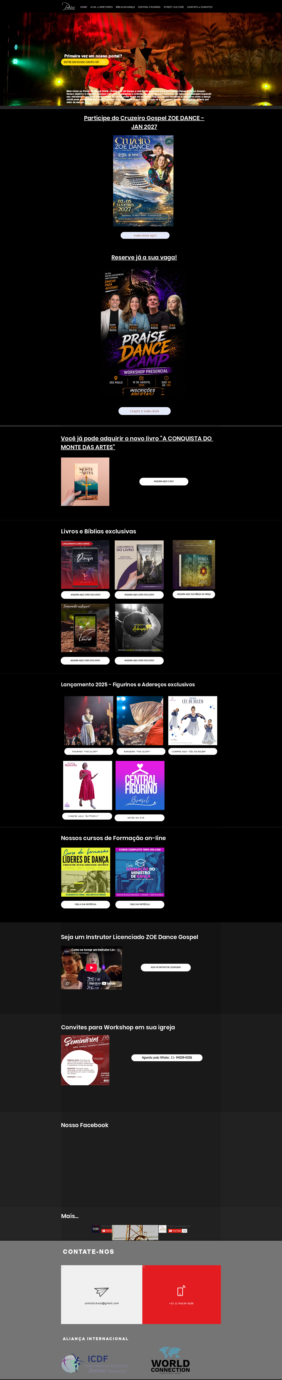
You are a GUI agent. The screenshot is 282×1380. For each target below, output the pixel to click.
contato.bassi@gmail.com (102, 1303)
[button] (141, 59)
